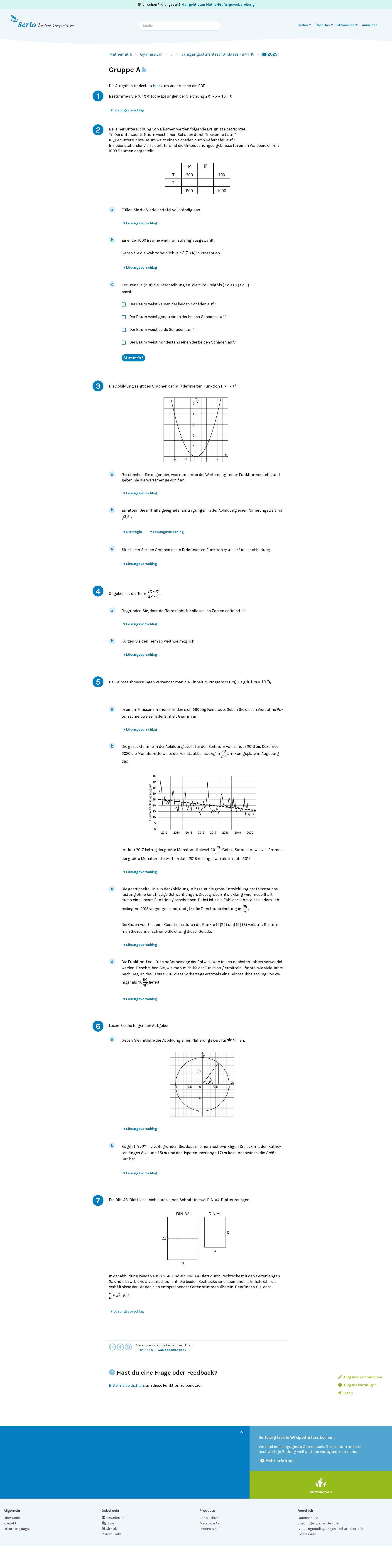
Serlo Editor (209, 1518)
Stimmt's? (133, 357)
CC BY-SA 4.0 (144, 1350)
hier (156, 85)
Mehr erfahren (279, 1460)
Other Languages (17, 1528)
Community (111, 1534)
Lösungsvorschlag (127, 110)
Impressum (307, 1534)
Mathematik (120, 54)
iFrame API (208, 1528)
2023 (272, 54)
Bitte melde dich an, (127, 1385)
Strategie (132, 532)
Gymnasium (151, 54)
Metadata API (210, 1523)
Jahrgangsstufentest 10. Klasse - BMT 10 (217, 54)
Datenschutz (308, 1518)
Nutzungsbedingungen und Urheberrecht (331, 1528)
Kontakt (10, 1523)
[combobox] (179, 25)
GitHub (111, 1528)
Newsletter (115, 1518)
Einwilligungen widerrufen (319, 1523)
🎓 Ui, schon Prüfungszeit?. (196, 4)
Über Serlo (12, 1518)
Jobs (111, 1523)
